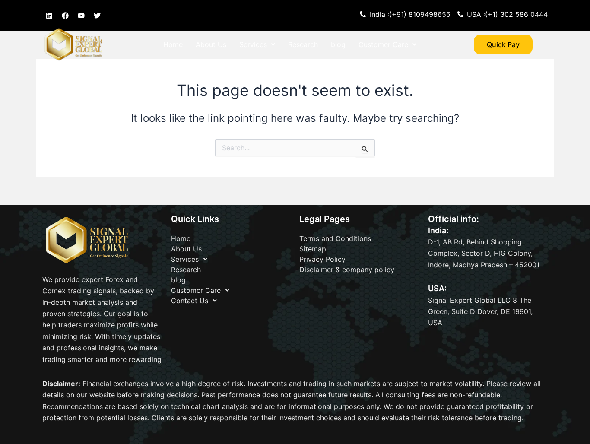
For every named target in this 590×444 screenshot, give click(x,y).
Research (303, 44)
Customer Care (383, 44)
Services (253, 44)
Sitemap (312, 248)
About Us (211, 44)
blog (338, 44)
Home (173, 44)
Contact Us (181, 64)
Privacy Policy (322, 259)
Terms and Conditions (335, 238)
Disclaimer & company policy (346, 269)
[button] (257, 44)
